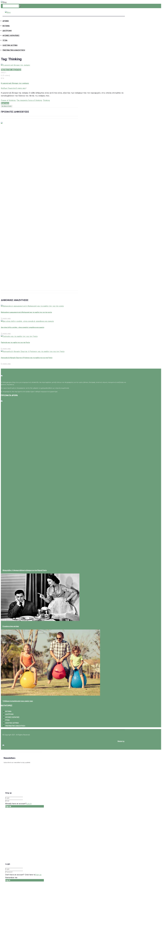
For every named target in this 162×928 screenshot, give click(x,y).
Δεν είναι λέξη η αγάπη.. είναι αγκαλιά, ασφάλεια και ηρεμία (22, 327)
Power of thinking (8, 100)
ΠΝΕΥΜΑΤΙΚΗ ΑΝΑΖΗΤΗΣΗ (11, 70)
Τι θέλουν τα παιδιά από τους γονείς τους (18, 701)
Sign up (38, 875)
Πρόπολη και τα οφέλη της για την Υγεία (15, 342)
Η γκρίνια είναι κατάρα (11, 626)
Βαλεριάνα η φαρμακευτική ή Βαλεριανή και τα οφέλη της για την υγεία (26, 312)
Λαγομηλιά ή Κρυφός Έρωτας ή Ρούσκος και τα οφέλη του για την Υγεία (26, 358)
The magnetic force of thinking (29, 100)
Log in (29, 804)
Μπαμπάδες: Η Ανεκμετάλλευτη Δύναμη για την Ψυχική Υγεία (25, 570)
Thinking (46, 100)
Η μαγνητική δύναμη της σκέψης (15, 83)
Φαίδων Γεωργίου (8, 88)
